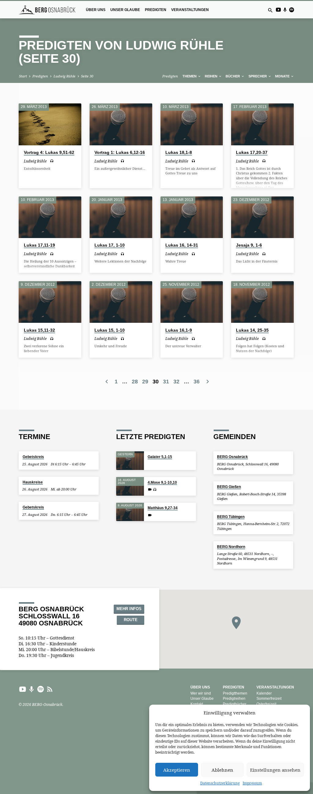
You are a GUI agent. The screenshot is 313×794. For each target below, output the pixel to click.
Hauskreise (33, 482)
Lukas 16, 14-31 (181, 245)
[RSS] (50, 689)
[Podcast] (285, 9)
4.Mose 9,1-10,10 (162, 482)
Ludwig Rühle (64, 76)
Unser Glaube (125, 10)
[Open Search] (270, 10)
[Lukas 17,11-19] (50, 217)
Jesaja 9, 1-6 (249, 245)
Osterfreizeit (266, 704)
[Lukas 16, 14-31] (191, 217)
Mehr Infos (129, 609)
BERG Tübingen (231, 517)
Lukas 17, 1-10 (109, 245)
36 (196, 381)
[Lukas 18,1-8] (191, 124)
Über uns (95, 10)
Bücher (233, 76)
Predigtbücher (234, 704)
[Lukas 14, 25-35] (262, 302)
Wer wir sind (200, 693)
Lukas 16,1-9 (178, 330)
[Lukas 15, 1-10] (121, 302)
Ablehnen (222, 770)
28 (135, 381)
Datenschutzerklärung (220, 783)
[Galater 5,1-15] (130, 460)
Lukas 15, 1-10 (109, 330)
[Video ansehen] (150, 489)
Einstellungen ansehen (275, 770)
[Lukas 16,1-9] (191, 302)
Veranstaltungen (190, 10)
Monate (282, 76)
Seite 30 (87, 76)
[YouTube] (278, 10)
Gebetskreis (33, 457)
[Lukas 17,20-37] (262, 124)
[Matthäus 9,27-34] (130, 512)
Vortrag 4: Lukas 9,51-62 (49, 152)
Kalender (264, 693)
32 (176, 381)
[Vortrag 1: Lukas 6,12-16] (121, 124)
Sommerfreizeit (269, 698)
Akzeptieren (176, 770)
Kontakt (196, 704)
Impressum (252, 783)
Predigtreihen (234, 698)
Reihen (211, 76)
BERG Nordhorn (231, 547)
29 (145, 381)
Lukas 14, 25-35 (252, 330)
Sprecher (258, 76)
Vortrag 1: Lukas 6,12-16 (119, 152)
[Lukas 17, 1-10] (121, 217)
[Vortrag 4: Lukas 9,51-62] (50, 124)
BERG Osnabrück (232, 457)
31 (166, 381)
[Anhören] (52, 161)
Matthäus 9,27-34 (163, 508)
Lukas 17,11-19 (39, 245)
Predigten (155, 10)
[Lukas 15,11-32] (50, 302)
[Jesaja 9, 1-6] (262, 217)
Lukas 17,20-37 (251, 152)
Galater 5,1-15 (160, 457)
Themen (189, 76)
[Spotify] (291, 10)
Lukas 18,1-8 (178, 152)
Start (23, 76)
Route (131, 620)
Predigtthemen (235, 693)
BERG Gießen (229, 487)
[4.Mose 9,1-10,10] (130, 486)
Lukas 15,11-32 (39, 330)
